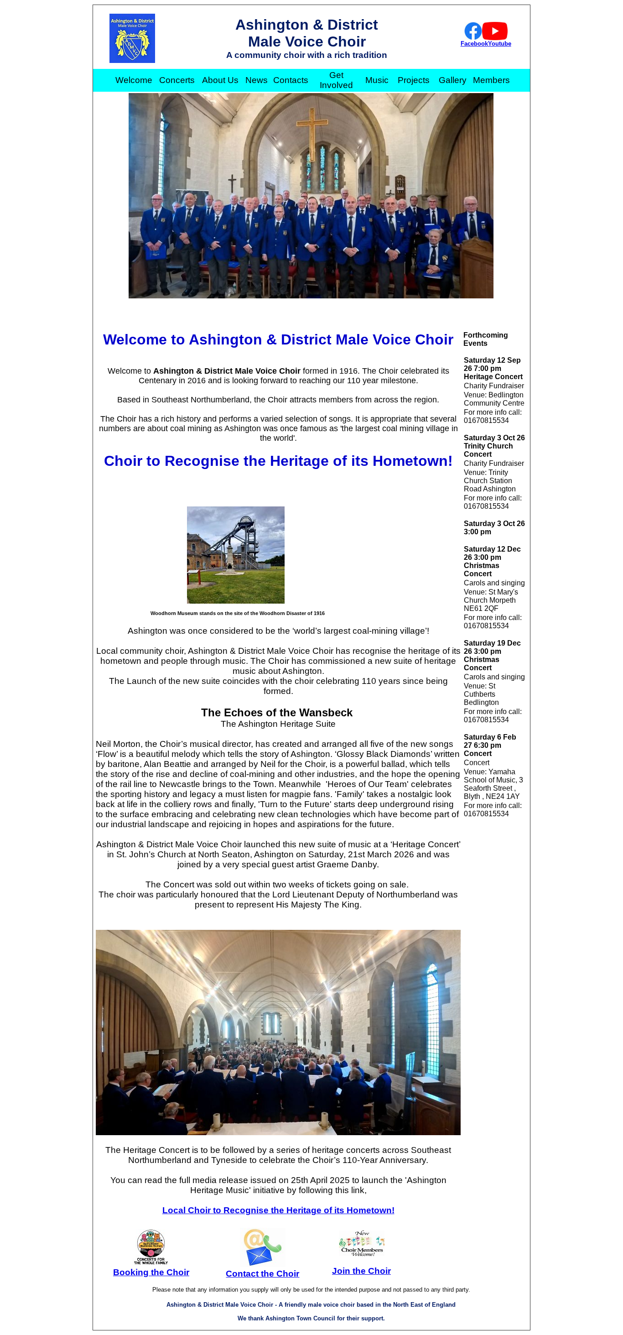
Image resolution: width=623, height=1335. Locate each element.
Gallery (453, 80)
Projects (414, 80)
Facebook (474, 43)
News (256, 80)
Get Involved (336, 80)
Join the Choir (361, 1271)
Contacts (290, 80)
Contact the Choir (262, 1273)
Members (491, 80)
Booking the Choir (151, 1272)
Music (377, 80)
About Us (220, 80)
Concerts (177, 80)
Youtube (499, 43)
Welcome (133, 80)
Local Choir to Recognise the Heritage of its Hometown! (278, 1210)
